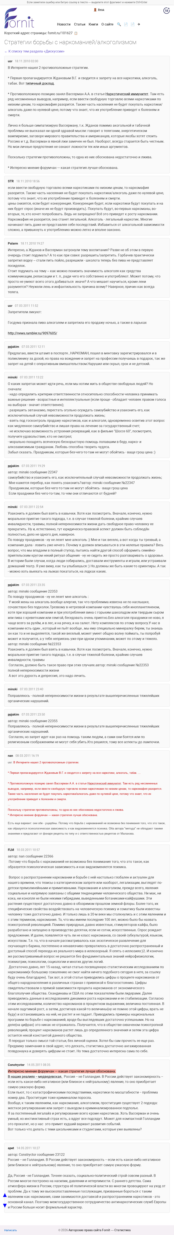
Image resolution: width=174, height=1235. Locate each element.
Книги (93, 24)
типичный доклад (39, 83)
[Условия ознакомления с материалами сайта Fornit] (166, 11)
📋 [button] (76, 33)
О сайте (107, 24)
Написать (10, 1230)
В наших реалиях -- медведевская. (35, 1077)
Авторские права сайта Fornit (89, 1230)
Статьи (79, 24)
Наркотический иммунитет (126, 94)
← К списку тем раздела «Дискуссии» (34, 51)
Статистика (122, 1230)
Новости (63, 24)
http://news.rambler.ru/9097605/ (32, 333)
